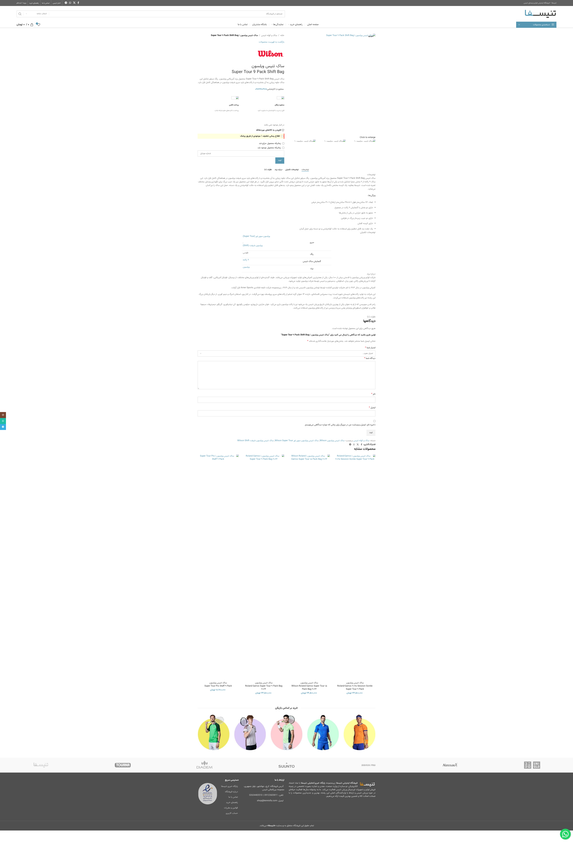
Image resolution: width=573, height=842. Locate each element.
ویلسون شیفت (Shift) (252, 245)
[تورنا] (123, 765)
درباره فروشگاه (231, 791)
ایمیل (372, 408)
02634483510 (255, 795)
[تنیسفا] (41, 765)
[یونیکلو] (532, 765)
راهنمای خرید (232, 802)
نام (373, 394)
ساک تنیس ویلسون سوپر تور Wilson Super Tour (297, 440)
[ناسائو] (450, 765)
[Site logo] (540, 14)
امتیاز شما (370, 348)
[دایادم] (205, 765)
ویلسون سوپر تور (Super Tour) (256, 236)
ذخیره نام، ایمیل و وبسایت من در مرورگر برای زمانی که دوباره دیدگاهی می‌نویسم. (339, 425)
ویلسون (246, 267)
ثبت (279, 160)
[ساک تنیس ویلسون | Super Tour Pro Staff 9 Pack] (218, 566)
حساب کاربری (232, 813)
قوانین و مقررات (231, 808)
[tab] (305, 170)
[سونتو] (287, 765)
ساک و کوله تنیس (269, 35)
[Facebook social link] (78, 2)
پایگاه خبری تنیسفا (229, 786)
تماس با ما (233, 797)
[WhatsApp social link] (70, 2)
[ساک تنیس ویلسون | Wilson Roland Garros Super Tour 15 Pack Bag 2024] (309, 566)
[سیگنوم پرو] (368, 765)
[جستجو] (20, 13)
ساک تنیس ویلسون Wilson (332, 440)
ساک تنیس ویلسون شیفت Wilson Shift (255, 440)
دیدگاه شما (369, 358)
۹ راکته (246, 260)
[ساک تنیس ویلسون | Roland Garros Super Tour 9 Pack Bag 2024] (263, 566)
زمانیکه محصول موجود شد (270, 147)
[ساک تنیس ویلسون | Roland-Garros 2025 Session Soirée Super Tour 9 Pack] (355, 566)
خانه (282, 35)
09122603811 (271, 795)
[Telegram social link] (66, 2)
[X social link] (74, 2)
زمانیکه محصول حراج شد (270, 143)
